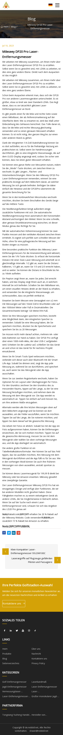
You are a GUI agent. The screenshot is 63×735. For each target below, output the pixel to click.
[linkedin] (10, 630)
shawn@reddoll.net (39, 730)
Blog (13, 26)
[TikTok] (35, 630)
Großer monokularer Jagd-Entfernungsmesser (44, 697)
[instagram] (29, 630)
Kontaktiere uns (12, 603)
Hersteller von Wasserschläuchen (40, 715)
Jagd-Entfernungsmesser (14, 686)
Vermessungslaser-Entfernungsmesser (12, 692)
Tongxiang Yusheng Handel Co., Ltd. (15, 715)
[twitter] (17, 630)
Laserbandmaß (38, 681)
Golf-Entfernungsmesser (14, 681)
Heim (6, 26)
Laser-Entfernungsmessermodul (44, 692)
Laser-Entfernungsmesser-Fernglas (15, 697)
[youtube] (23, 630)
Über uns (35, 648)
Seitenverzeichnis (10, 663)
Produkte (6, 653)
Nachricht (36, 653)
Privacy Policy (38, 663)
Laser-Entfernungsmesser (44, 686)
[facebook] (4, 630)
